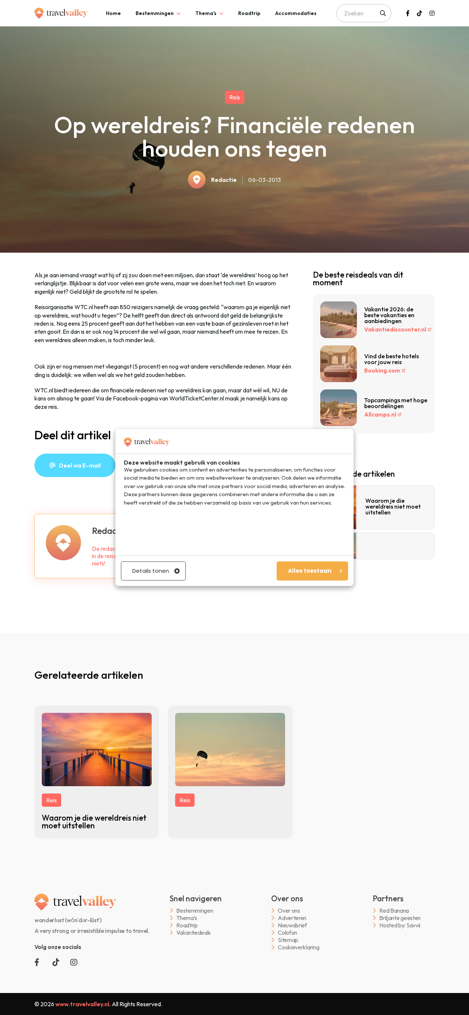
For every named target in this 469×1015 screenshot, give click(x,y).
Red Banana (394, 910)
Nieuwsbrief (292, 925)
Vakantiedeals (193, 932)
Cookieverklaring (298, 947)
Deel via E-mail (80, 465)
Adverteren (292, 918)
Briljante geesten (400, 918)
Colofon (287, 932)
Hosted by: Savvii (399, 925)
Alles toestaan (309, 571)
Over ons (289, 910)
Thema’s (206, 13)
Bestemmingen (155, 13)
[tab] (113, 13)
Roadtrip (249, 13)
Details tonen (150, 571)
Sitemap (288, 940)
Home (113, 13)
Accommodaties (296, 13)
